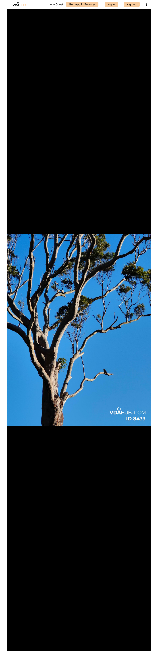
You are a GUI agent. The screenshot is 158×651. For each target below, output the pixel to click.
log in (111, 4)
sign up (132, 4)
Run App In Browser (82, 4)
